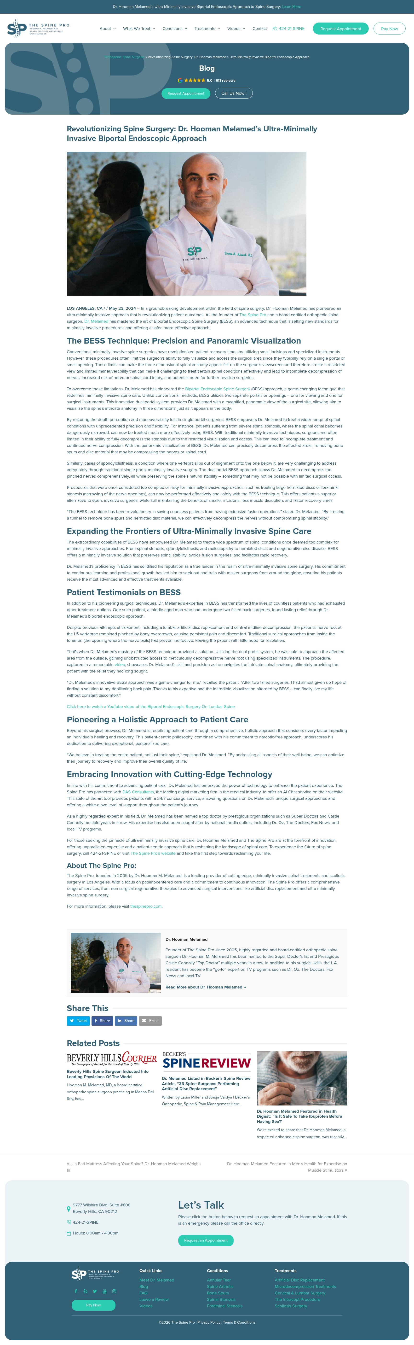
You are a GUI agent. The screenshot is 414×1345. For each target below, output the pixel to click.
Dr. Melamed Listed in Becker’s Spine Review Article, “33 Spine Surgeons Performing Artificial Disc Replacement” (206, 1083)
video (120, 664)
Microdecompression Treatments (305, 1286)
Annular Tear (219, 1280)
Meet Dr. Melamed (156, 1280)
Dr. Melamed (96, 321)
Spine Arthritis (220, 1286)
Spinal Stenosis (221, 1299)
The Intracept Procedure (297, 1299)
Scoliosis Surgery (291, 1306)
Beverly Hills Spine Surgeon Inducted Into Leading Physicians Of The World (108, 1074)
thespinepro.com (146, 906)
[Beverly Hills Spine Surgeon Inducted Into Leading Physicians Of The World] (112, 1058)
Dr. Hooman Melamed (187, 939)
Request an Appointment (206, 1240)
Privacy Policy (208, 1322)
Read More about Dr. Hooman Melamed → (206, 987)
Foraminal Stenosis (224, 1306)
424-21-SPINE (85, 1222)
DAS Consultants (138, 792)
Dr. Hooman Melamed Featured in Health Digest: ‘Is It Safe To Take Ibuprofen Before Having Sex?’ (299, 1116)
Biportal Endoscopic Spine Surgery (217, 389)
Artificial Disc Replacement (300, 1280)
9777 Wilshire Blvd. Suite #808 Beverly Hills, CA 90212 (101, 1208)
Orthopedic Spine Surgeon (124, 57)
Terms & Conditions (239, 1322)
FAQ (143, 1293)
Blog (143, 1286)
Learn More (291, 6)
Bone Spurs (218, 1293)
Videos (145, 1306)
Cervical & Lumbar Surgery (300, 1293)
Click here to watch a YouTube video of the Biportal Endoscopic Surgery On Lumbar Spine (151, 706)
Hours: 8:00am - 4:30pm (96, 1233)
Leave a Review (154, 1299)
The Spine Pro (252, 314)
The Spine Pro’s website (153, 853)
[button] (207, 80)
